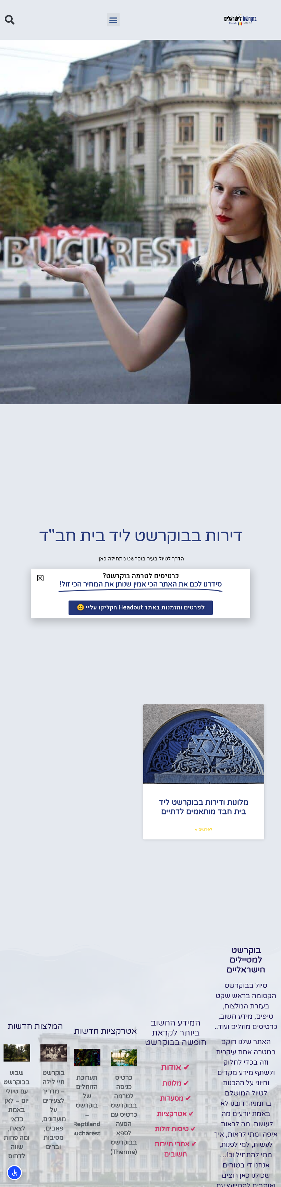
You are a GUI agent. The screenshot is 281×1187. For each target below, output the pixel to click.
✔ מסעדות (175, 1098)
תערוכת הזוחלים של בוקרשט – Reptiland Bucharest (85, 1105)
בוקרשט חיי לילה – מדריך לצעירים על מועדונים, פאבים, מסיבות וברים (53, 1110)
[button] (113, 19)
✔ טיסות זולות (175, 1129)
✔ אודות (175, 1068)
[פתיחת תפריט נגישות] (14, 1172)
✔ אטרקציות (175, 1114)
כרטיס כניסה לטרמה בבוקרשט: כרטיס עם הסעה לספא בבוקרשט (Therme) (123, 1114)
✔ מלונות (175, 1083)
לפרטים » (203, 829)
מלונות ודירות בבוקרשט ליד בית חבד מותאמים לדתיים (203, 807)
